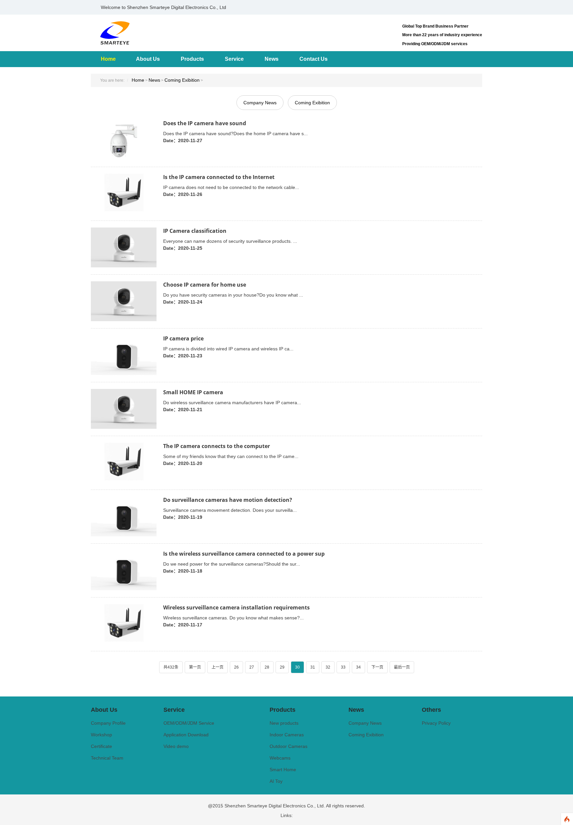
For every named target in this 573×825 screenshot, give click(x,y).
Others (431, 709)
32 (328, 667)
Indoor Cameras (287, 734)
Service (234, 59)
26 (236, 667)
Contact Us (313, 59)
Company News (260, 102)
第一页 (195, 667)
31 (312, 667)
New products (284, 723)
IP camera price (183, 338)
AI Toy (276, 781)
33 (343, 667)
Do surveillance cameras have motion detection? (227, 500)
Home (108, 59)
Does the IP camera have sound (204, 123)
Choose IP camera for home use (204, 284)
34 (358, 667)
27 (251, 667)
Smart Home (283, 769)
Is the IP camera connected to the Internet (219, 177)
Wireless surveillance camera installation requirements (236, 607)
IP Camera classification (194, 230)
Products (192, 59)
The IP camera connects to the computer (216, 446)
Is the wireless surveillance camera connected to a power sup (244, 553)
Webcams (280, 758)
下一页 (377, 667)
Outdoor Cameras (288, 746)
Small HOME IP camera (193, 392)
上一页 (217, 667)
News (272, 59)
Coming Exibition (182, 80)
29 (282, 667)
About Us (148, 59)
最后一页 (402, 667)
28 (267, 667)
